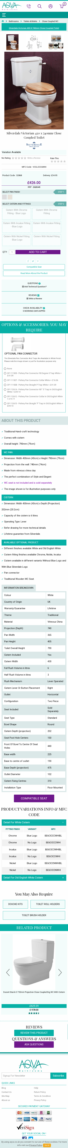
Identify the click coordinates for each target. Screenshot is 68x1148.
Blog (4, 1088)
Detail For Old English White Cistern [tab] (23, 877)
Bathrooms (14, 21)
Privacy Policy (40, 1100)
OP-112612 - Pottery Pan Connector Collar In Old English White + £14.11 (35, 397)
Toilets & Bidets (30, 21)
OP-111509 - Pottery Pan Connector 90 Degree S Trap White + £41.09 (34, 374)
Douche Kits (15, 904)
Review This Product (34, 1032)
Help (36, 1088)
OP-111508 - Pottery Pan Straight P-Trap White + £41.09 (31, 385)
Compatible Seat (34, 267)
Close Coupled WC (50, 21)
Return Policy (40, 1092)
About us (6, 1100)
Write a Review (33, 158)
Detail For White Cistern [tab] (16, 822)
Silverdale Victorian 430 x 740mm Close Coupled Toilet (34, 28)
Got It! (47, 1145)
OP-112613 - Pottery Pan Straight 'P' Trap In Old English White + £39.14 (35, 404)
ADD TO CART (38, 252)
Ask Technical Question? (35, 286)
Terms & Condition (42, 1096)
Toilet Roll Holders (48, 904)
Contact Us (7, 1092)
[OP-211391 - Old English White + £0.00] (10, 197)
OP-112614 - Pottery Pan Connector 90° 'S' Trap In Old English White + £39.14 (34, 390)
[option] (12, 42)
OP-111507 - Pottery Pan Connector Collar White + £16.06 (32, 380)
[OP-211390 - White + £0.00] (4, 197)
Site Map (5, 1096)
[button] (8, 973)
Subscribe (58, 1075)
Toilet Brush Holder (34, 915)
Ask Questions (34, 1044)
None (9, 368)
